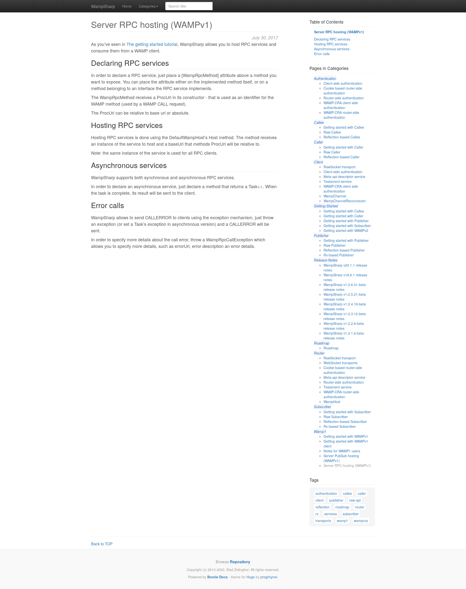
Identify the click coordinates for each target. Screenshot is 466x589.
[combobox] (189, 6)
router (359, 507)
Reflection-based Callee (342, 137)
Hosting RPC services (330, 44)
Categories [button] (147, 6)
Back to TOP (102, 544)
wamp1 (342, 520)
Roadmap (331, 347)
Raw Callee (332, 132)
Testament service (338, 181)
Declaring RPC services (332, 39)
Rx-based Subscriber (340, 426)
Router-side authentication (344, 97)
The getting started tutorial (151, 44)
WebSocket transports (341, 362)
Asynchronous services (332, 48)
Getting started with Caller (343, 147)
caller (362, 493)
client (320, 500)
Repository (240, 561)
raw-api (355, 500)
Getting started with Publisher (346, 220)
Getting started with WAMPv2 (346, 230)
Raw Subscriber (336, 416)
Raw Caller (332, 152)
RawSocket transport (340, 166)
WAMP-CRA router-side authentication (341, 115)
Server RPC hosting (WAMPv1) (339, 31)
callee (347, 493)
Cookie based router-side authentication (343, 90)
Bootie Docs (217, 576)
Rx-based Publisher (339, 254)
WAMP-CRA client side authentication (341, 105)
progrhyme (268, 576)
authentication (326, 493)
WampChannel (335, 196)
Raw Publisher (335, 245)
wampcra (361, 520)
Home (127, 6)
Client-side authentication (343, 83)
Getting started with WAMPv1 (346, 436)
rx (317, 513)
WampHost (332, 401)
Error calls (322, 53)
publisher (336, 500)
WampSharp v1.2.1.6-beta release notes (344, 335)
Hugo (251, 576)
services (330, 513)
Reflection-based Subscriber (345, 421)
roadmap (342, 507)
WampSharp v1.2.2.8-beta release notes (344, 326)
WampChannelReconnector (345, 200)
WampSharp (103, 6)
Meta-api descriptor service (344, 176)
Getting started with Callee (344, 127)
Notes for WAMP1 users (342, 450)
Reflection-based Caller (341, 156)
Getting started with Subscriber (347, 225)
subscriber (351, 513)
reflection (323, 507)
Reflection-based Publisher (344, 250)
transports (323, 520)
